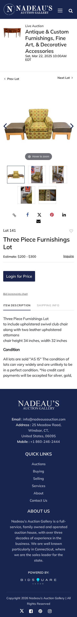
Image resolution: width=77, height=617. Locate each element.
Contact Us (38, 500)
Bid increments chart (15, 294)
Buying (38, 471)
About (38, 493)
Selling (38, 478)
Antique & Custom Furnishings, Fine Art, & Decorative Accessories (47, 41)
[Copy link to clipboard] (14, 215)
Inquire (68, 256)
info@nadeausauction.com (44, 419)
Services (38, 486)
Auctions (39, 464)
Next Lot (64, 78)
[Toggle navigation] (60, 10)
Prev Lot (12, 79)
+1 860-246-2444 (45, 441)
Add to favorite (71, 231)
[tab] (17, 307)
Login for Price (19, 276)
